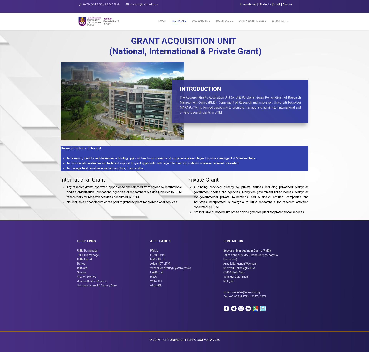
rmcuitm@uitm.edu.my (144, 4)
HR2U (153, 276)
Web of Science (86, 276)
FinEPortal (156, 272)
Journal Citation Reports (92, 281)
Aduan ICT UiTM (160, 263)
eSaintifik (156, 285)
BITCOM (82, 268)
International (248, 4)
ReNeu (81, 263)
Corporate (200, 21)
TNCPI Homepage (88, 255)
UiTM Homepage (87, 250)
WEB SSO (156, 281)
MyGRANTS (157, 259)
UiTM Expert (84, 259)
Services (178, 21)
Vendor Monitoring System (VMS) (170, 268)
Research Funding (251, 21)
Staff (277, 4)
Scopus (81, 272)
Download (223, 21)
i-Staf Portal (157, 255)
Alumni (287, 4)
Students (265, 4)
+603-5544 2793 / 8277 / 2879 (101, 4)
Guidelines (279, 21)
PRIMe (154, 250)
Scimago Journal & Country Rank (97, 285)
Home (162, 21)
